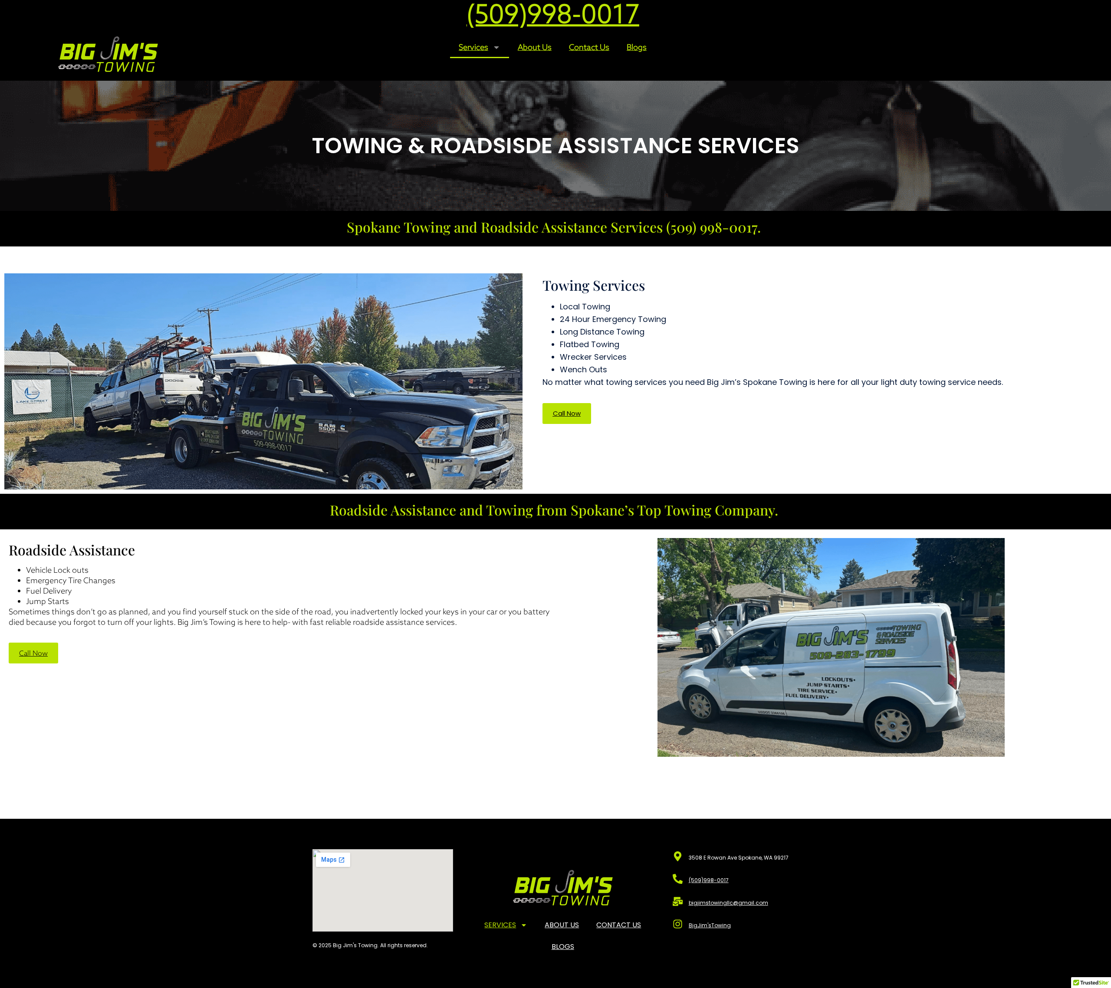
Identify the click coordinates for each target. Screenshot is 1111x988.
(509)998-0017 (709, 880)
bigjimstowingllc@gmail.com (728, 902)
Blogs (637, 47)
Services (473, 47)
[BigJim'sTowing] (678, 924)
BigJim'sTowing (710, 925)
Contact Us (589, 47)
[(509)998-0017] (678, 879)
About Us (535, 47)
